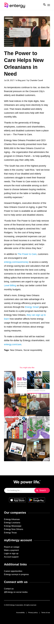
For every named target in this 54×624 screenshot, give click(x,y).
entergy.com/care (12, 344)
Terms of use (45, 612)
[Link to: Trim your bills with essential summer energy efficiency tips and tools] (15, 382)
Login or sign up (11, 553)
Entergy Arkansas (12, 519)
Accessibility (20, 612)
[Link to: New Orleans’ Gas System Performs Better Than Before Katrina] (38, 427)
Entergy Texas (10, 533)
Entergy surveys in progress (16, 574)
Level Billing (10, 285)
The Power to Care (27, 254)
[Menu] (48, 5)
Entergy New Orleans (13, 529)
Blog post (21, 80)
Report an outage (11, 547)
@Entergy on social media (16, 592)
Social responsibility (32, 350)
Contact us (9, 589)
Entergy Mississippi (12, 526)
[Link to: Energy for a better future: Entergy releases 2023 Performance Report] (38, 382)
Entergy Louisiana (12, 523)
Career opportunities (13, 571)
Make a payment (11, 550)
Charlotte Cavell (36, 80)
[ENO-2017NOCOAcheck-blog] (27, 31)
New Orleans (16, 350)
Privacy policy (33, 612)
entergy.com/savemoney (16, 262)
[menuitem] (43, 5)
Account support (11, 557)
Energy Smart (32, 307)
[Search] (43, 5)
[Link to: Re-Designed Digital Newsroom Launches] (15, 450)
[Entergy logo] (22, 5)
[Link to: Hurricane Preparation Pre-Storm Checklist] (15, 427)
